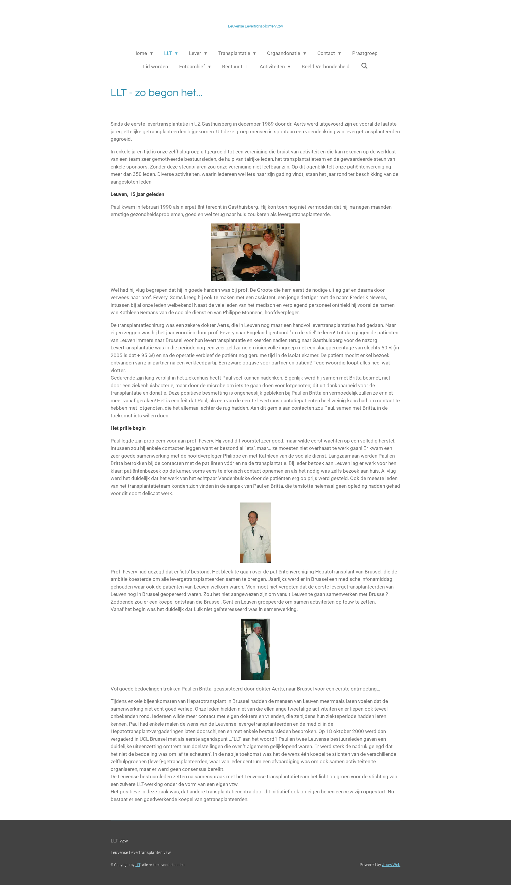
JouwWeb (391, 864)
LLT (137, 865)
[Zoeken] (364, 65)
